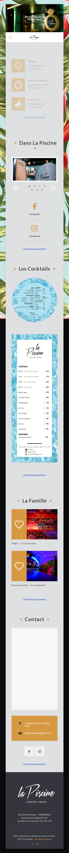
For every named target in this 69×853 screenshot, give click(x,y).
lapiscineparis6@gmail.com (38, 733)
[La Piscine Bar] (34, 37)
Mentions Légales (43, 839)
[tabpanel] (34, 169)
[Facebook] (32, 843)
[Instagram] (37, 843)
